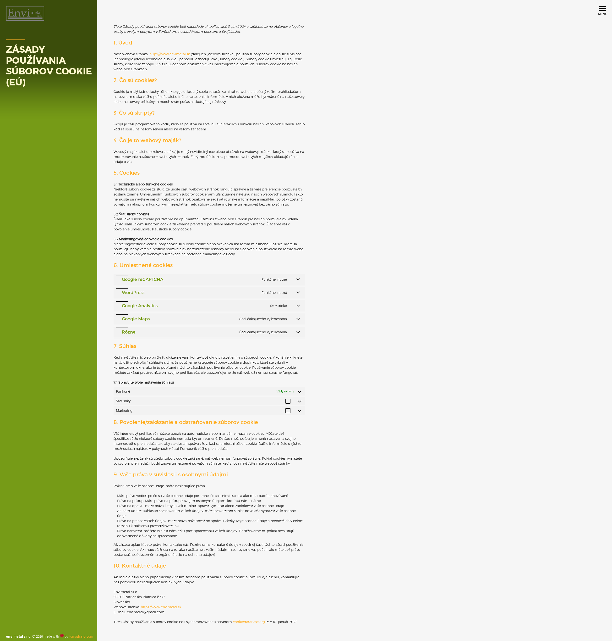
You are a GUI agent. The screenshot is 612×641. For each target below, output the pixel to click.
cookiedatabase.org (249, 622)
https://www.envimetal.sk (169, 54)
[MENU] (602, 9)
